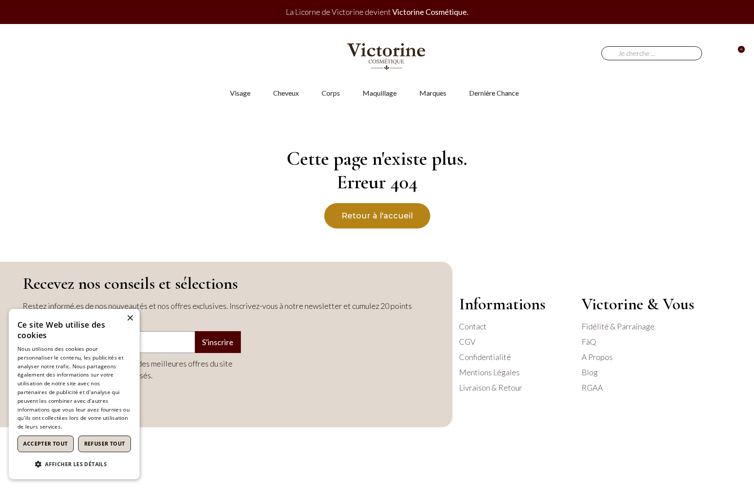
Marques (432, 93)
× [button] (130, 318)
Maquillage (380, 93)
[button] (74, 464)
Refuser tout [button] (104, 443)
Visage (240, 93)
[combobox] (655, 53)
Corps (331, 93)
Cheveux (286, 93)
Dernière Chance (494, 93)
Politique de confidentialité (97, 426)
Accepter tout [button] (45, 443)
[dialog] (74, 394)
